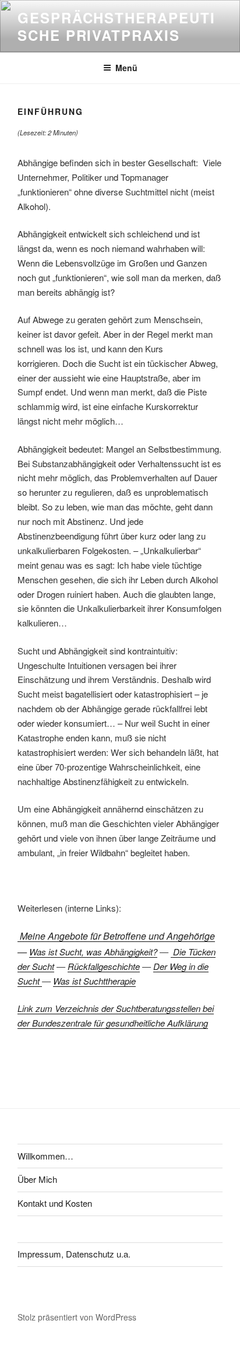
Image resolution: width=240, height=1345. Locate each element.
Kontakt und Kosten (54, 1203)
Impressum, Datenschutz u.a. (73, 1254)
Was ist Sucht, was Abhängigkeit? (93, 951)
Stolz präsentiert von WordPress (76, 1317)
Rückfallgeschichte (104, 966)
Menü (126, 67)
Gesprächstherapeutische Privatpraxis (116, 26)
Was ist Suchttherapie (94, 981)
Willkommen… (45, 1156)
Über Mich (37, 1179)
